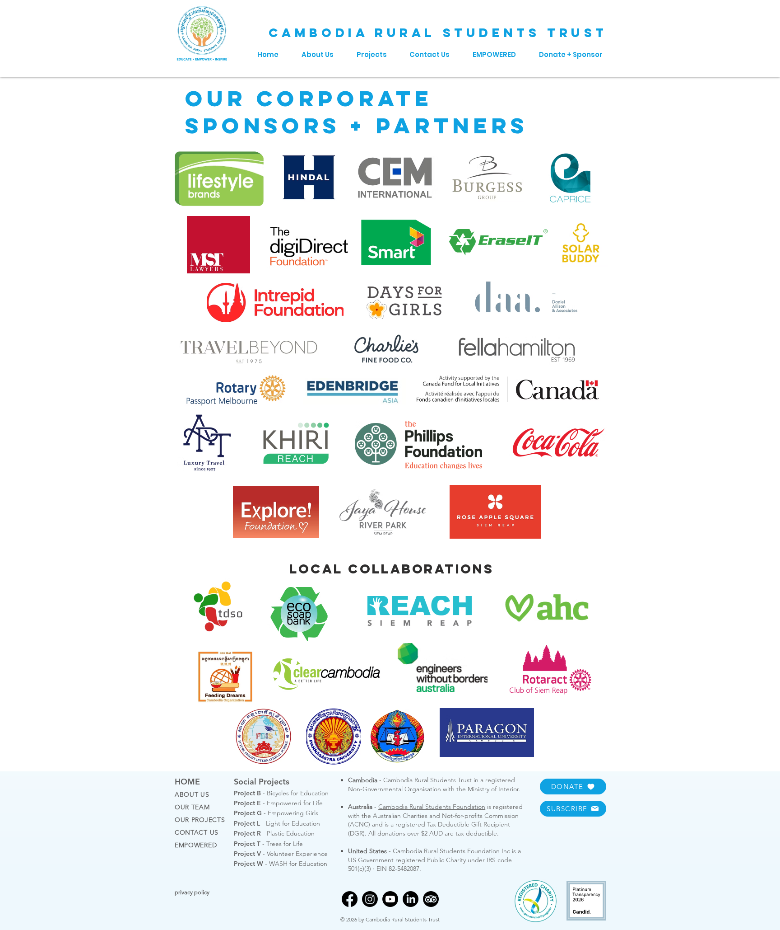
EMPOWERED (196, 845)
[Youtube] (390, 899)
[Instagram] (370, 899)
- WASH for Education (280, 864)
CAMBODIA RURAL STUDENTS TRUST (438, 32)
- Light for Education (277, 823)
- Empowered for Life (278, 803)
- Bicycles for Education (281, 793)
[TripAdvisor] (431, 899)
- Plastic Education (274, 833)
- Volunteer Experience (281, 854)
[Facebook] (350, 899)
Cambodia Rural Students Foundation (431, 807)
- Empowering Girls (276, 813)
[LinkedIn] (410, 899)
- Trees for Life (268, 844)
